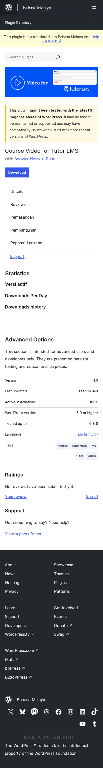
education (79, 446)
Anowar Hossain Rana (34, 158)
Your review (15, 496)
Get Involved (66, 607)
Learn (10, 607)
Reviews (18, 204)
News (10, 573)
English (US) (88, 434)
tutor (80, 456)
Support (17, 256)
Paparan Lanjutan (26, 242)
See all (92, 496)
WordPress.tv (20, 634)
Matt (12, 659)
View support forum (23, 533)
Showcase (63, 564)
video (92, 456)
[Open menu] (95, 7)
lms (93, 446)
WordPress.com (22, 650)
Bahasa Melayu (31, 699)
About (10, 564)
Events (60, 616)
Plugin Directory (18, 22)
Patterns (62, 591)
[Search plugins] (58, 57)
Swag (61, 634)
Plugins (60, 582)
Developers (15, 625)
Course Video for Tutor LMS (41, 151)
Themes (61, 573)
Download (17, 172)
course (63, 446)
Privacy (12, 591)
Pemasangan (22, 217)
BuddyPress (18, 677)
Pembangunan (23, 230)
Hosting (12, 582)
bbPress (15, 668)
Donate (63, 625)
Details (16, 191)
